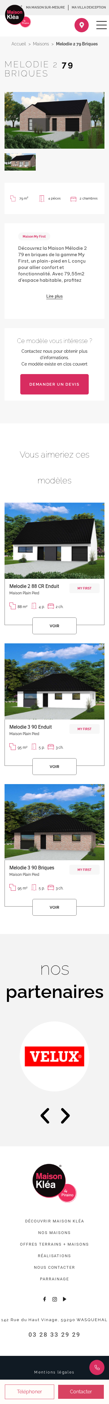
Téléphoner (29, 1392)
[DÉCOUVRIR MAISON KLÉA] (54, 1221)
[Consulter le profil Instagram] (54, 1299)
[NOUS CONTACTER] (54, 1267)
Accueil (19, 43)
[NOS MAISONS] (54, 1233)
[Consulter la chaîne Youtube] (64, 1299)
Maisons (41, 43)
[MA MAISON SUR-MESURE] (45, 7)
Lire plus (54, 296)
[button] (45, 1115)
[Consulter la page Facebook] (44, 1299)
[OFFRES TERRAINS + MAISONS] (54, 1244)
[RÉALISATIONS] (54, 1256)
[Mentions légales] (54, 1372)
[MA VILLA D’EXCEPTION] (89, 7)
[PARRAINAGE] (54, 1279)
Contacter (81, 1392)
